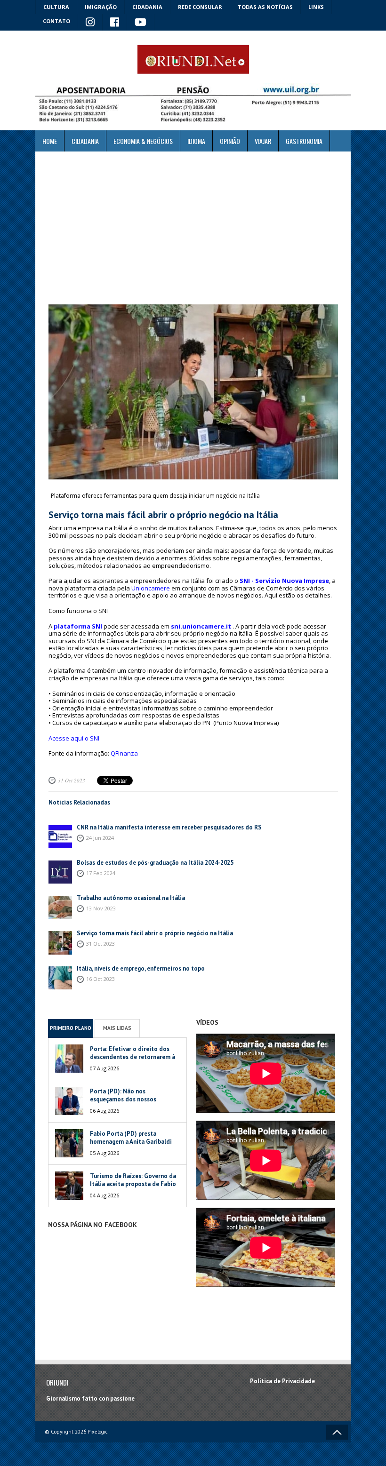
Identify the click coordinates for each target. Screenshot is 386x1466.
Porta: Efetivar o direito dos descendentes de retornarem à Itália (132, 1057)
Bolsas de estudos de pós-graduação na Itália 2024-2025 (155, 863)
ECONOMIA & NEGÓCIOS (143, 141)
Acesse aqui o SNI (73, 738)
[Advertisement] (193, 228)
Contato (56, 20)
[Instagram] (90, 22)
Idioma (196, 141)
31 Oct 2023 (71, 780)
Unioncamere (150, 588)
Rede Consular (200, 6)
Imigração (101, 6)
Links (316, 6)
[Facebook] (115, 22)
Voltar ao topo (337, 1432)
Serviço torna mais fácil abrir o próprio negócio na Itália (155, 933)
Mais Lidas (117, 1028)
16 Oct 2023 (100, 978)
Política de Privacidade (282, 1381)
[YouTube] (140, 22)
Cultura (56, 6)
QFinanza (124, 753)
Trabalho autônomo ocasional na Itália (131, 898)
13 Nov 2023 (101, 908)
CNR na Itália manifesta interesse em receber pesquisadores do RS (169, 827)
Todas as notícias (265, 6)
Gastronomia (304, 141)
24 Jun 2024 (100, 837)
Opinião (230, 141)
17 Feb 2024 (100, 872)
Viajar (263, 141)
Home (49, 141)
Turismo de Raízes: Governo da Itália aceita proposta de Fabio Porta (133, 1184)
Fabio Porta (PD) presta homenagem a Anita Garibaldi (131, 1138)
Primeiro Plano (70, 1028)
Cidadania (147, 6)
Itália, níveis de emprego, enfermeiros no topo (141, 968)
